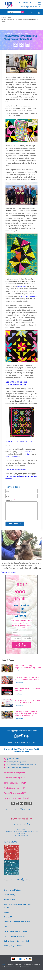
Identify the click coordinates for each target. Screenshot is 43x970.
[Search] (22, 12)
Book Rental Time (21, 818)
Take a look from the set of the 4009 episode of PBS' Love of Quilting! (21, 476)
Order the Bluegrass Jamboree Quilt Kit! (16, 383)
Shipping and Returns (12, 890)
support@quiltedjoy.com (16, 762)
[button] (39, 12)
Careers (7, 926)
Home (4, 17)
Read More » (19, 671)
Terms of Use (9, 899)
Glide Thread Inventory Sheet (16, 931)
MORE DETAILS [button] (20, 469)
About (6, 912)
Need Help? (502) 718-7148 (31, 7)
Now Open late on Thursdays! (18, 768)
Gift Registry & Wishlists (13, 946)
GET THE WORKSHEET (22, 644)
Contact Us (8, 917)
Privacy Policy (9, 895)
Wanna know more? (9, 572)
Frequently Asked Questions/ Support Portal (19, 905)
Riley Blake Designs (13, 456)
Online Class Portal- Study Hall (16, 941)
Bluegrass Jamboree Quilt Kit (19, 441)
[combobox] (14, 12)
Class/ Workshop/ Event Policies (17, 922)
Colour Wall (21, 286)
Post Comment (14, 524)
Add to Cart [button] (10, 469)
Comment (10, 500)
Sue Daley (27, 454)
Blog (9, 17)
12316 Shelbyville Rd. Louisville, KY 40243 (22, 765)
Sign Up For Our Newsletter (14, 936)
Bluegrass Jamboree (29, 296)
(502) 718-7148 (13, 759)
